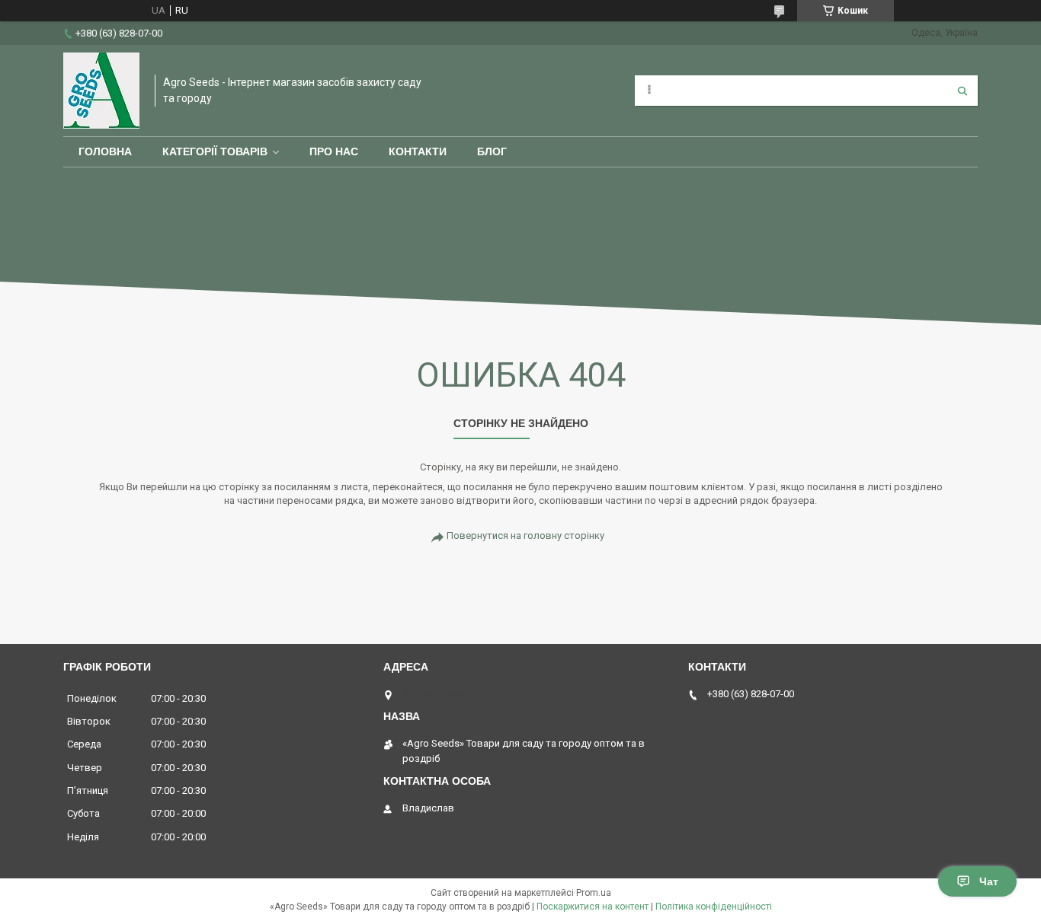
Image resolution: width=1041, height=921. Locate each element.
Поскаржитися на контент (593, 906)
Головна (105, 151)
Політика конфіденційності (713, 906)
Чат (988, 881)
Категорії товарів (214, 151)
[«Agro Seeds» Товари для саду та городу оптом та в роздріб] (101, 91)
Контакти (418, 151)
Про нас (333, 151)
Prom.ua (593, 893)
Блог (492, 151)
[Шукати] (962, 90)
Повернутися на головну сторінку (525, 535)
